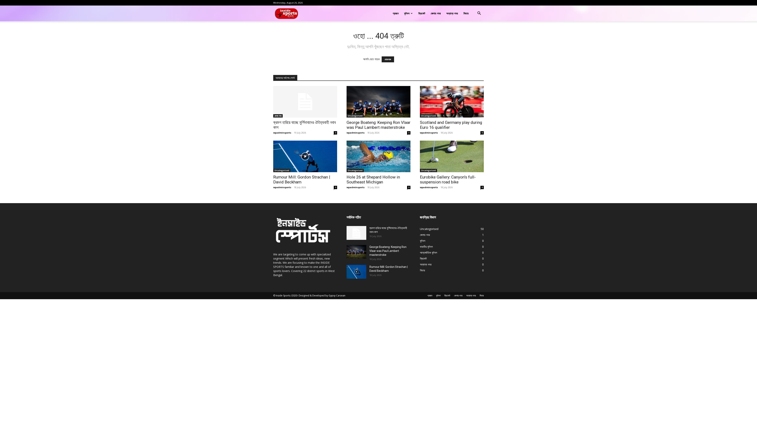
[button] (479, 14)
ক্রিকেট (421, 13)
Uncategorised (355, 115)
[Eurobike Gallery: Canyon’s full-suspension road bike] (452, 156)
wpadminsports (282, 132)
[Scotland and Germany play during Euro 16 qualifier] (452, 102)
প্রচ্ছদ (396, 13)
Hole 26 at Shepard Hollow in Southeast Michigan (373, 179)
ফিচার (466, 13)
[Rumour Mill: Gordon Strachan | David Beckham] (305, 156)
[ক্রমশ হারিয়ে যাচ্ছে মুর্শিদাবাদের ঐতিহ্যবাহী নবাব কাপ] (305, 102)
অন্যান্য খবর (452, 13)
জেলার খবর (436, 13)
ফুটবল (406, 13)
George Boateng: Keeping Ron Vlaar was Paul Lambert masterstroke (378, 125)
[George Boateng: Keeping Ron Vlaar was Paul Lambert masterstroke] (378, 102)
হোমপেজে (388, 59)
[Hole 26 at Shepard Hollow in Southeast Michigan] (378, 156)
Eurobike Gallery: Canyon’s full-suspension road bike (448, 179)
